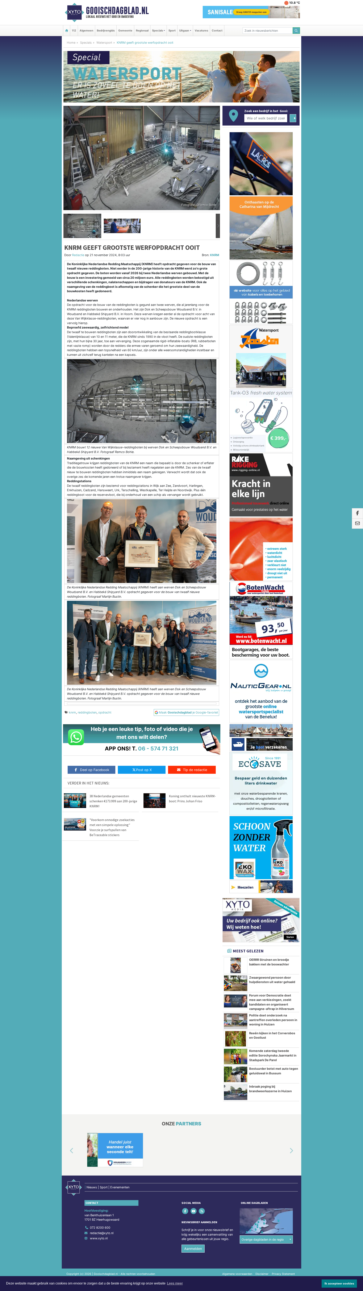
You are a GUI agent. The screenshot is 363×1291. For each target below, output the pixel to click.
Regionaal (142, 30)
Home (71, 42)
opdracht (104, 712)
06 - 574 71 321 (158, 748)
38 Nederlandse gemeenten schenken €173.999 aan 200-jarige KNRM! (113, 801)
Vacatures (201, 30)
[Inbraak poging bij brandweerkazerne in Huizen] (235, 1092)
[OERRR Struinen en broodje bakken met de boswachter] (235, 965)
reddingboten (87, 712)
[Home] (66, 30)
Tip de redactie (195, 770)
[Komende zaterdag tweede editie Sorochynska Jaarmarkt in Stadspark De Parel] (235, 1056)
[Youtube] (194, 1211)
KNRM (214, 255)
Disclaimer (261, 1273)
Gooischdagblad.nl (117, 10)
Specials (86, 42)
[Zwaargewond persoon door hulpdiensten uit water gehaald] (235, 983)
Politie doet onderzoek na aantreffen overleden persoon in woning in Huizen (273, 1019)
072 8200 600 (100, 1227)
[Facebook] (186, 1211)
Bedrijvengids (106, 30)
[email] (357, 523)
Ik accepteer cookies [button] (339, 1283)
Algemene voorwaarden (237, 1273)
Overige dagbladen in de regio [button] (263, 1239)
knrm (72, 712)
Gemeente (125, 30)
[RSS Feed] (202, 1211)
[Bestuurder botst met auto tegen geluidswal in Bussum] (235, 1074)
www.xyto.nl (99, 1238)
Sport (172, 30)
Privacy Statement (283, 1273)
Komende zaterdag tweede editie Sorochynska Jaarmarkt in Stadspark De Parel (272, 1055)
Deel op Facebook (94, 770)
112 (74, 30)
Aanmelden (193, 1248)
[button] (65, 226)
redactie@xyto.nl (101, 1233)
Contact (217, 30)
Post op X (144, 770)
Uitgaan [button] (184, 30)
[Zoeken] (296, 30)
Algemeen (86, 30)
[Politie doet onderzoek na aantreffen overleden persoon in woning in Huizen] (235, 1021)
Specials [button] (157, 30)
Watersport (104, 42)
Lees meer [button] (175, 1283)
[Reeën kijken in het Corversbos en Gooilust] (235, 1039)
